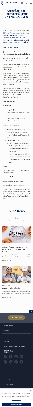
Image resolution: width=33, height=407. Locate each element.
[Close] (31, 391)
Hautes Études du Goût (16, 31)
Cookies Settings (16, 400)
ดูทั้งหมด (16, 218)
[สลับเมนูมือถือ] (31, 3)
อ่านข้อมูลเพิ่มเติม (7, 260)
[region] (16, 397)
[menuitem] (22, 3)
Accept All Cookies (16, 404)
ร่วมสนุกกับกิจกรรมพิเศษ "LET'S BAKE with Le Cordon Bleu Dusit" (14, 249)
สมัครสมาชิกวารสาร (16, 318)
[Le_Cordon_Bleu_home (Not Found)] (9, 3)
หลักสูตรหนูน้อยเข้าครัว (11, 288)
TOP (31, 311)
